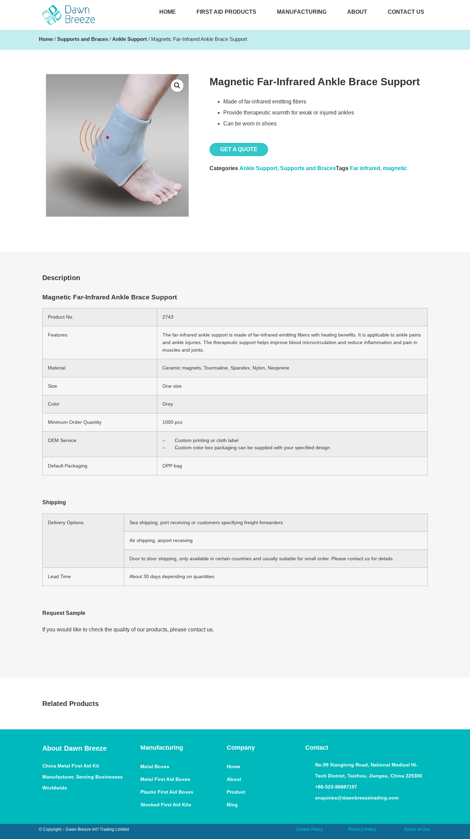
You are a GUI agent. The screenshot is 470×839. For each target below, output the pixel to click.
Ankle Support (129, 39)
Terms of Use (417, 829)
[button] (177, 85)
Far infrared (365, 168)
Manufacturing (302, 12)
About (357, 12)
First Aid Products (226, 12)
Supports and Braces (82, 39)
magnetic (395, 168)
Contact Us (406, 12)
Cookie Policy (309, 829)
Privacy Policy (362, 829)
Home (167, 12)
